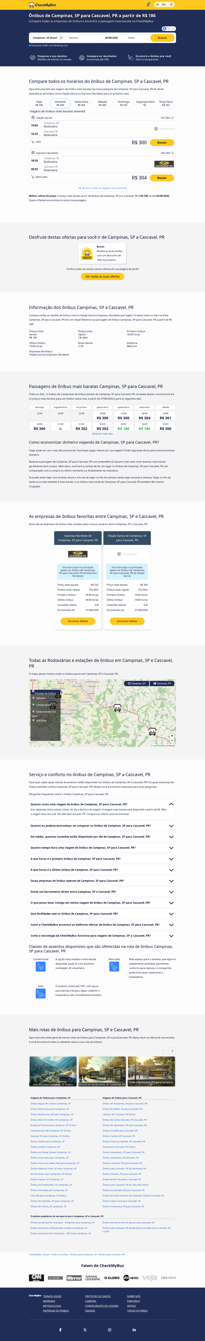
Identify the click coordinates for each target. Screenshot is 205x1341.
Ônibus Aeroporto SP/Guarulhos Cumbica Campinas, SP (58, 1228)
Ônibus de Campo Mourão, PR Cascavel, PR (124, 1119)
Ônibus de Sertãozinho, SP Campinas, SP (51, 1184)
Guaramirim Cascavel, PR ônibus (119, 1146)
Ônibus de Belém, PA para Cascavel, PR (122, 1109)
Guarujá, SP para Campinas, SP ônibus (50, 1136)
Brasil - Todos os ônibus (56, 1254)
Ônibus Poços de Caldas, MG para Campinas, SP (54, 1163)
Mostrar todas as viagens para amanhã (104, 188)
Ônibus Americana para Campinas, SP (49, 1109)
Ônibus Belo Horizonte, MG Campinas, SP (51, 1119)
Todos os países (137, 1310)
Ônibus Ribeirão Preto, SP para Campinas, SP (53, 1168)
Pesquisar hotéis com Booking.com (50, 45)
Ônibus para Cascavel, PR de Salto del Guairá (125, 1184)
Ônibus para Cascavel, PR (112, 1254)
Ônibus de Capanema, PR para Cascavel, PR (124, 1125)
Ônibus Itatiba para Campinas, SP (47, 1141)
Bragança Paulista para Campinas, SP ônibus (53, 1125)
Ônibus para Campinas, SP (83, 1254)
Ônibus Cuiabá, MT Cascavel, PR (118, 1136)
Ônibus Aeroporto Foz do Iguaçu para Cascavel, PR (128, 1222)
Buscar (162, 142)
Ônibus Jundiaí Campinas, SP (45, 1146)
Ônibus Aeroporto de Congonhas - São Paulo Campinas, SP (60, 1233)
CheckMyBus (35, 1254)
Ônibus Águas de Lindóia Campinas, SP (50, 1103)
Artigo (131, 1306)
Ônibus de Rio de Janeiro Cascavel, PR (121, 1179)
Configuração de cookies (102, 1306)
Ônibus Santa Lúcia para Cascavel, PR (121, 1201)
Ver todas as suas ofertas (102, 276)
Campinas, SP (138, 683)
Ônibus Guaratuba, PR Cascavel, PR (120, 1157)
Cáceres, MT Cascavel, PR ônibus (119, 1114)
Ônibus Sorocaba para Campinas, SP (49, 1190)
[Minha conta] (147, 4)
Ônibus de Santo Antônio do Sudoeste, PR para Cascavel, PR (133, 1195)
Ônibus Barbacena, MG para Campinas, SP (52, 1114)
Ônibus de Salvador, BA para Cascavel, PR (123, 1190)
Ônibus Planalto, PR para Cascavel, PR (121, 1174)
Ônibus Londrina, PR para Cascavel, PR (122, 1163)
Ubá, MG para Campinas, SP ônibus (48, 1195)
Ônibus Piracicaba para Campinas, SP (49, 1157)
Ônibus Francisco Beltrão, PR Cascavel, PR (123, 1141)
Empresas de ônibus (56, 1310)
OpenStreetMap (158, 745)
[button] (117, 708)
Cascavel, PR (163, 683)
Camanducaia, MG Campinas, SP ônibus (50, 1130)
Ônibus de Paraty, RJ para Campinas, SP (50, 1152)
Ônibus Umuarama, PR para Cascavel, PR (123, 1206)
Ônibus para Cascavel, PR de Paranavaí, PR (124, 1168)
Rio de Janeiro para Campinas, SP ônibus (51, 1174)
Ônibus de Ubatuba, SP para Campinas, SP (52, 1201)
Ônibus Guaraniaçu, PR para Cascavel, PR (123, 1152)
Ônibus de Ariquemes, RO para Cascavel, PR (124, 1103)
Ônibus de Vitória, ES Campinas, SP (48, 1206)
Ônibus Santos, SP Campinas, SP (46, 1179)
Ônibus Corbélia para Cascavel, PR (119, 1130)
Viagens (90, 1310)
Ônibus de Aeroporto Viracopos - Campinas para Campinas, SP (62, 1222)
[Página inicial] (42, 4)
